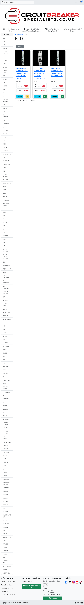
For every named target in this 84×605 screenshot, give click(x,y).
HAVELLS (5, 316)
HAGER (5, 309)
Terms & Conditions (7, 585)
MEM (4, 383)
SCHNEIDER (6, 479)
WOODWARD (7, 566)
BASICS (5, 86)
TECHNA (5, 512)
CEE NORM (6, 124)
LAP (4, 339)
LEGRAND (6, 346)
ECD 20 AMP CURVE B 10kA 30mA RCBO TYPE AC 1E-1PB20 (22, 73)
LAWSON (5, 343)
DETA (4, 190)
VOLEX (5, 547)
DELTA (5, 186)
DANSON (5, 180)
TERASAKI (6, 524)
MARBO (5, 370)
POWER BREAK (5, 438)
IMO (4, 329)
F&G (4, 242)
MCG (4, 377)
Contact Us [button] (53, 598)
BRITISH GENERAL (5, 100)
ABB (4, 38)
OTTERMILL (6, 419)
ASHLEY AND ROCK (6, 71)
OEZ (4, 412)
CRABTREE (6, 161)
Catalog (20, 35)
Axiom (5, 79)
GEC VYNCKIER (6, 287)
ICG (4, 323)
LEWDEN (5, 353)
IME (4, 326)
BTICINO (5, 108)
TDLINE (5, 508)
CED (4, 120)
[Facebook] (66, 582)
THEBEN (5, 527)
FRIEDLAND (6, 265)
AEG (4, 45)
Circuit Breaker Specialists (20, 603)
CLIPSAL (5, 147)
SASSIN (5, 476)
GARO (4, 272)
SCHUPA (5, 491)
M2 (4, 363)
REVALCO (5, 462)
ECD (4, 215)
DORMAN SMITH (6, 204)
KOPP (4, 333)
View (20, 96)
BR (3, 96)
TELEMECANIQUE (7, 516)
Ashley (5, 67)
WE (4, 557)
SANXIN (5, 472)
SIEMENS (5, 498)
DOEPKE (5, 197)
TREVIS (5, 534)
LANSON (5, 336)
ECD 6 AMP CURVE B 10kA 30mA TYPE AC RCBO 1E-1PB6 (57, 72)
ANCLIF (5, 60)
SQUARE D (6, 501)
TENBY (5, 520)
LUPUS (5, 360)
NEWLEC (5, 406)
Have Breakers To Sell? (8, 595)
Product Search (9, 2)
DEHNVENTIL (7, 183)
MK (4, 395)
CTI (4, 171)
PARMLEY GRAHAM (5, 423)
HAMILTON (6, 312)
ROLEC (5, 466)
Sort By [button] (19, 47)
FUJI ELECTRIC (7, 269)
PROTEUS (6, 452)
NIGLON (5, 409)
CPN (4, 157)
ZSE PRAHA (6, 573)
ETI (4, 232)
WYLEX (5, 570)
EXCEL (4, 239)
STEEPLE (5, 505)
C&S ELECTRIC (5, 116)
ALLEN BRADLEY (5, 52)
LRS (4, 356)
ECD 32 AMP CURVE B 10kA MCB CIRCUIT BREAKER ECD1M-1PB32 (39, 73)
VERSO (5, 541)
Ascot (4, 64)
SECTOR (5, 495)
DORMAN (6, 200)
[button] (76, 2)
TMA (4, 530)
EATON (5, 212)
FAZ (4, 246)
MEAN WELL (6, 380)
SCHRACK (6, 488)
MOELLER (6, 399)
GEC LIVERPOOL (6, 282)
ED (3, 219)
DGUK (4, 193)
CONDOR (5, 151)
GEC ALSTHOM (6, 276)
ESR (4, 229)
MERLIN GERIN (5, 388)
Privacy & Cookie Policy (8, 582)
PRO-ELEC (6, 445)
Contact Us (4, 591)
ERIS (4, 226)
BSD (4, 105)
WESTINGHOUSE (7, 562)
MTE (4, 402)
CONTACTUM (7, 154)
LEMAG (5, 350)
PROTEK (5, 449)
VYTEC (5, 554)
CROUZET (6, 168)
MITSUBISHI (6, 392)
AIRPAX (5, 48)
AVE (4, 76)
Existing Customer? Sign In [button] (32, 586)
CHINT (5, 134)
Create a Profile (27, 582)
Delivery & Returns (7, 588)
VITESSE (5, 544)
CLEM (4, 141)
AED (4, 41)
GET (4, 297)
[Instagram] (73, 582)
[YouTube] (77, 582)
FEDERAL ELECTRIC (5, 250)
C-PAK (4, 112)
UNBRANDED (7, 537)
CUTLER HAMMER (6, 175)
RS (3, 469)
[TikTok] (80, 582)
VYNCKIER (6, 551)
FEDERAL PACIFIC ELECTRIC (5, 257)
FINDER (5, 262)
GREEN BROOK (5, 305)
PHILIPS (5, 428)
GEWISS (5, 300)
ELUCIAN (5, 222)
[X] (70, 582)
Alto (4, 57)
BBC (4, 89)
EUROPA (5, 236)
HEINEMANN (7, 319)
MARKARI (5, 373)
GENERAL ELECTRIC (5, 293)
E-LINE (5, 209)
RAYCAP (5, 459)
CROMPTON (6, 164)
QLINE (5, 455)
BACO (4, 82)
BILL (4, 93)
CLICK (4, 144)
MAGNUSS (6, 366)
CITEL (4, 137)
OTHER (5, 416)
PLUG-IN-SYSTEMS (5, 432)
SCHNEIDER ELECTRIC (6, 483)
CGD (4, 127)
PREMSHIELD (7, 442)
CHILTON (5, 130)
